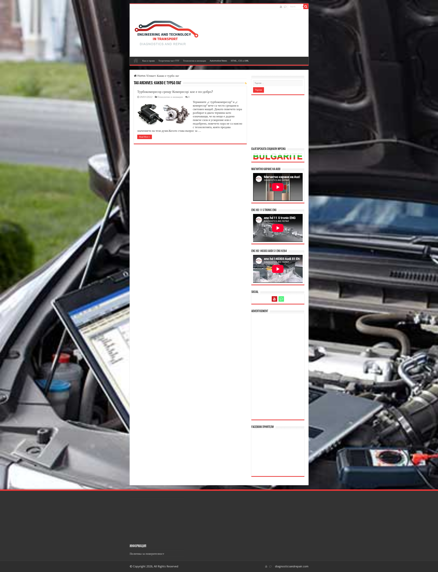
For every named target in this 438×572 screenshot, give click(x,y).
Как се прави (148, 60)
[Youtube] (281, 7)
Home (141, 75)
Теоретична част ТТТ (168, 60)
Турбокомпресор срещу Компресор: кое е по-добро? (175, 92)
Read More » (144, 137)
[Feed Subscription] (246, 83)
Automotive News (218, 60)
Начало (135, 60)
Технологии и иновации (194, 60)
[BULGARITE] (285, 7)
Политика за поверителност (147, 553)
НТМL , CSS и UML (240, 60)
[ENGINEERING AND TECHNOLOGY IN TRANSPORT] (166, 32)
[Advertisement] (277, 120)
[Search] (305, 6)
